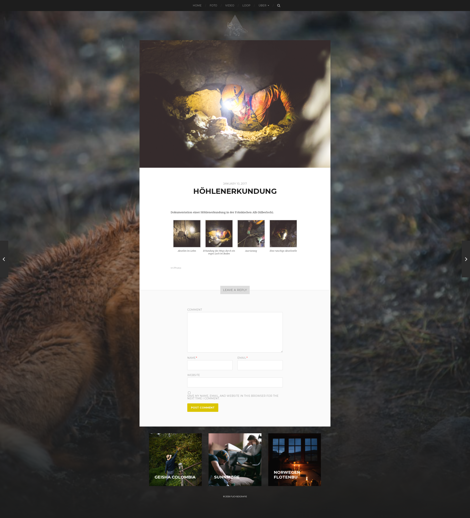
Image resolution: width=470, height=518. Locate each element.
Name (192, 358)
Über (262, 5)
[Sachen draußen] (466, 259)
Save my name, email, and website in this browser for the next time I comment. (233, 397)
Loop (246, 5)
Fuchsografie (239, 496)
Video (229, 5)
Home (197, 5)
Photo (177, 267)
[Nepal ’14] (4, 259)
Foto (213, 5)
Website (193, 374)
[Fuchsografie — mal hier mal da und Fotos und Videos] (235, 25)
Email (242, 358)
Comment (194, 309)
